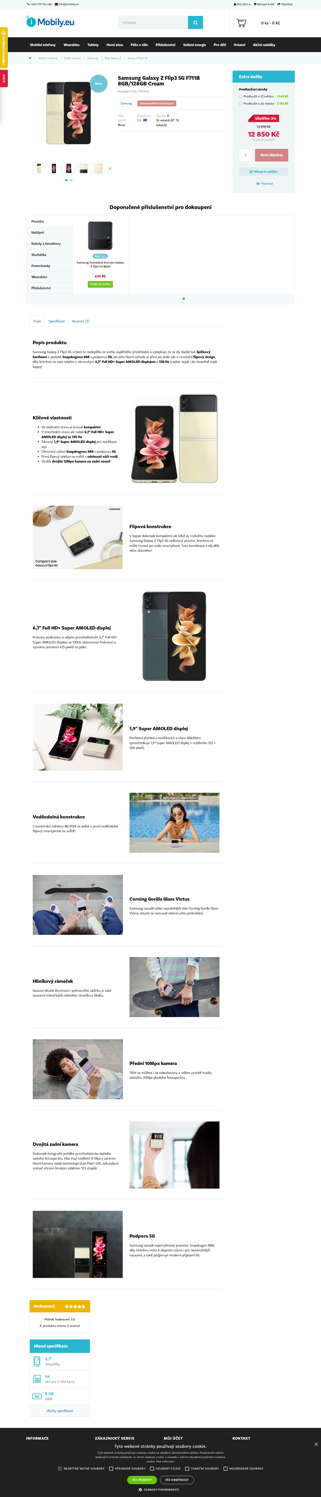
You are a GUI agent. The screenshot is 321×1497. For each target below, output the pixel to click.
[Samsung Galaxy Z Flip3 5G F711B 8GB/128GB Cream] (68, 113)
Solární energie (194, 45)
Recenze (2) (81, 321)
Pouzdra (37, 221)
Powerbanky (40, 266)
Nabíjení (37, 232)
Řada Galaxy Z (113, 58)
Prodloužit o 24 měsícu (265, 103)
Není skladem (272, 155)
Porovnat (267, 183)
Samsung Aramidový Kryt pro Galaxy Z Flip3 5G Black (100, 264)
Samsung (93, 58)
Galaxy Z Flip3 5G (137, 58)
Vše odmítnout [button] (177, 1480)
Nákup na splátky (266, 171)
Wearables (71, 45)
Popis (37, 321)
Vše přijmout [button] (142, 1480)
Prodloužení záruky (253, 89)
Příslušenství (165, 45)
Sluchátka (38, 255)
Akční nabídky (264, 45)
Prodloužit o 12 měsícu (265, 96)
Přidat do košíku (100, 284)
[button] (160, 1489)
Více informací (165, 1461)
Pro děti (220, 45)
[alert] (160, 1468)
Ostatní (239, 45)
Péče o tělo (139, 45)
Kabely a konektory (46, 243)
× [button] (316, 1444)
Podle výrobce (72, 58)
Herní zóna (115, 45)
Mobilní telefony (43, 45)
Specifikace (56, 321)
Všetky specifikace (59, 1411)
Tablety (93, 45)
